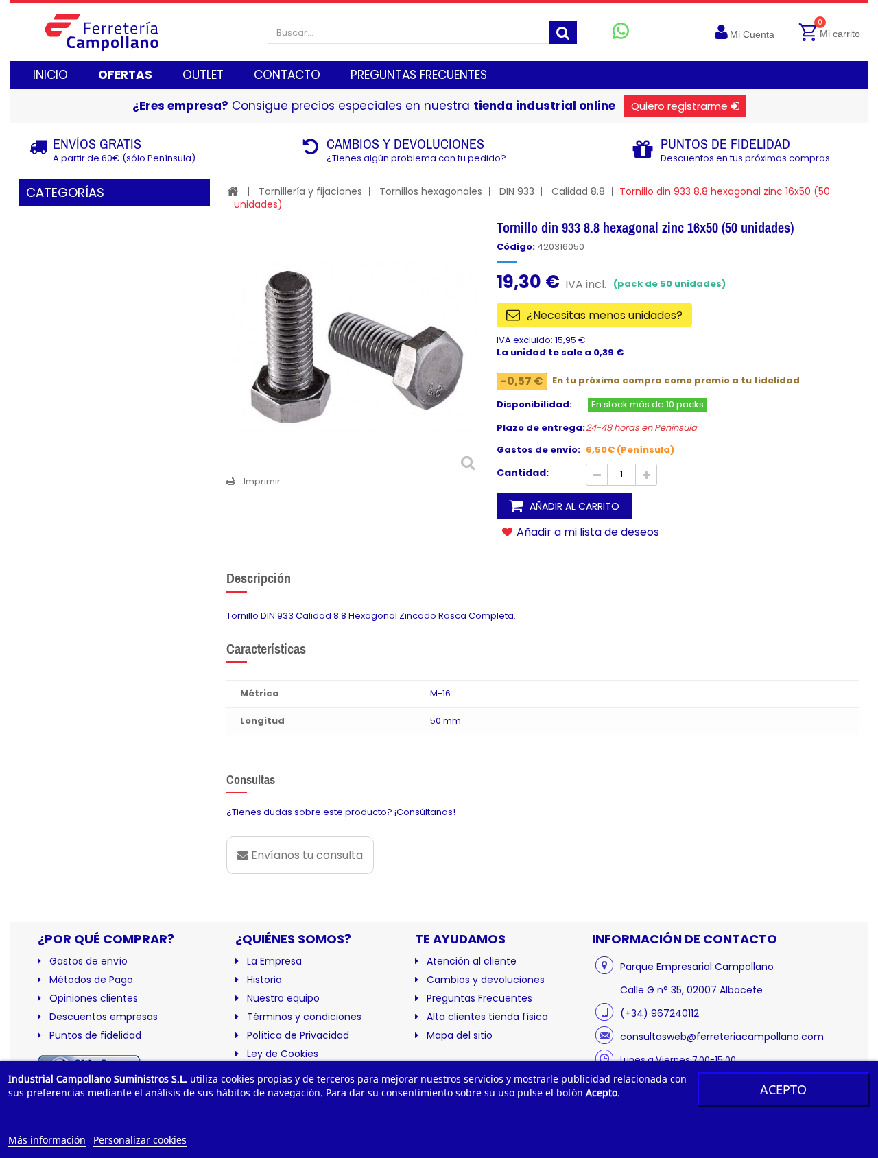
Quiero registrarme (679, 106)
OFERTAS (125, 75)
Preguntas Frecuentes (479, 998)
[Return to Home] (233, 191)
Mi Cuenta (752, 34)
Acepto (783, 1089)
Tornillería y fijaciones (310, 191)
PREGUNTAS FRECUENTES (419, 75)
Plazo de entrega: (541, 428)
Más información (47, 1139)
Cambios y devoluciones (486, 979)
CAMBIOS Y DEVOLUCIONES (405, 144)
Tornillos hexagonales (430, 191)
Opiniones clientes (93, 998)
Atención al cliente (472, 961)
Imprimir (262, 481)
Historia (264, 979)
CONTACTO (287, 75)
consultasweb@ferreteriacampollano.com (722, 1036)
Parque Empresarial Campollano (697, 966)
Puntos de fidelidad (95, 1035)
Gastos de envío (88, 961)
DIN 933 (516, 191)
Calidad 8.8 (578, 191)
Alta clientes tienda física (487, 1017)
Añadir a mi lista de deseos (586, 532)
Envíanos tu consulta (305, 855)
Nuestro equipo (283, 998)
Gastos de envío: (538, 450)
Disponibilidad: (534, 405)
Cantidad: (523, 472)
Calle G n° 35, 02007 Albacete (691, 990)
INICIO (50, 75)
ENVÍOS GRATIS (97, 144)
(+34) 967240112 (659, 1013)
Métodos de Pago (91, 979)
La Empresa (274, 961)
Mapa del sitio (460, 1035)
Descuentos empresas (103, 1017)
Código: (516, 247)
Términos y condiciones (304, 1017)
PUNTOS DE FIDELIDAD (725, 144)
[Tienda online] (112, 32)
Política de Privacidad (298, 1035)
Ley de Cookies (282, 1054)
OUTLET (203, 75)
